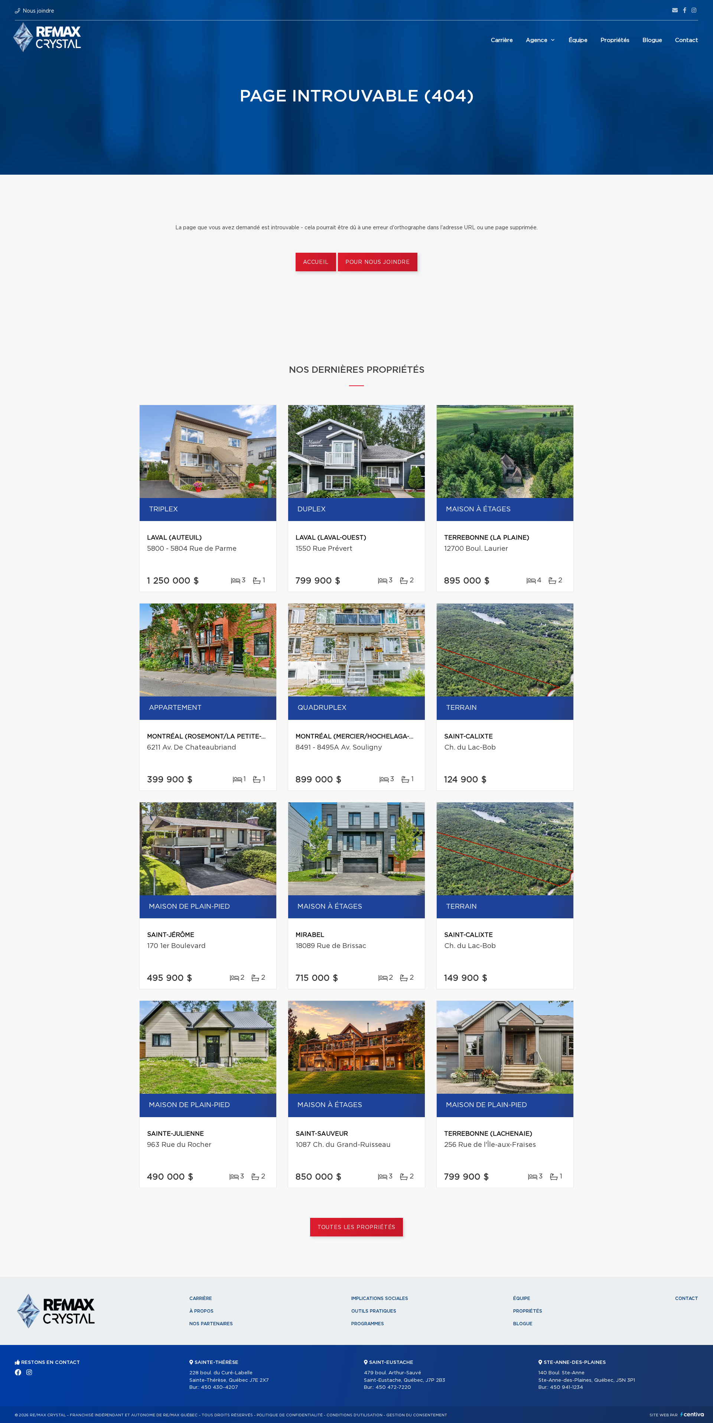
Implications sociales (379, 1298)
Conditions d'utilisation (354, 1415)
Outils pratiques (373, 1311)
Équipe (578, 40)
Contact (686, 40)
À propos (201, 1311)
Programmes (367, 1324)
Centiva (692, 1414)
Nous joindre (38, 11)
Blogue (652, 40)
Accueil (316, 262)
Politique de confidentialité (290, 1415)
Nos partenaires (211, 1324)
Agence (536, 40)
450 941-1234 (566, 1387)
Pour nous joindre (377, 262)
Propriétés (614, 40)
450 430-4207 (219, 1387)
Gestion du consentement (416, 1415)
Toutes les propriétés (357, 1227)
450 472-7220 (393, 1387)
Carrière (502, 40)
